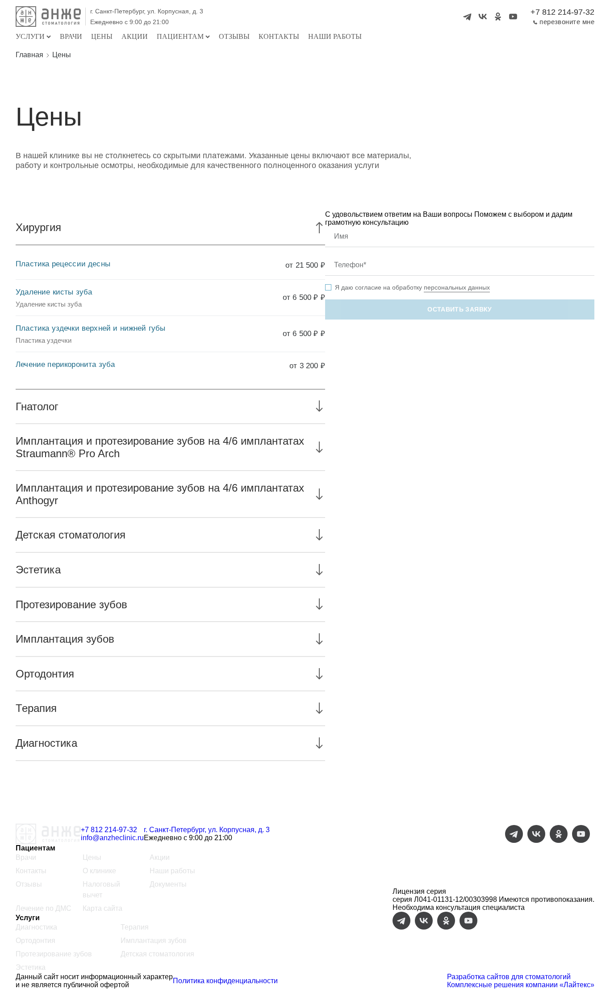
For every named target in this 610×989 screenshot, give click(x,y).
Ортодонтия (35, 940)
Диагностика (36, 927)
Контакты (279, 36)
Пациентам (180, 36)
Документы (168, 884)
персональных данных (457, 287)
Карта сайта (102, 908)
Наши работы (335, 36)
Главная (29, 55)
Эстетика (31, 967)
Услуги (30, 36)
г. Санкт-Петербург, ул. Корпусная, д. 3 (146, 11)
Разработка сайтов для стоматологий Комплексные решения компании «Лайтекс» (520, 981)
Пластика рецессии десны (63, 264)
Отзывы (234, 36)
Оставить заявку (459, 309)
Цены (102, 36)
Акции (134, 36)
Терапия (135, 927)
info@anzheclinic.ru (112, 838)
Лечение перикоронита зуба (65, 364)
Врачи (71, 36)
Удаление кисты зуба (54, 292)
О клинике (99, 871)
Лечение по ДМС (43, 908)
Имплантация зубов (154, 940)
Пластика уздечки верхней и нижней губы (90, 328)
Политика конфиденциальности (225, 981)
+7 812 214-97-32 (562, 12)
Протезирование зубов (54, 954)
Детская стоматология (157, 954)
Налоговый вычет (101, 889)
